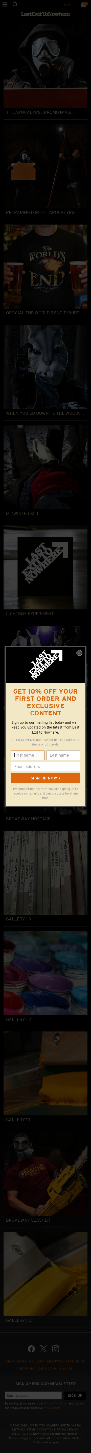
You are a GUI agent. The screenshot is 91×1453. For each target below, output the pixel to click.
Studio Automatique (45, 1442)
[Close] (79, 653)
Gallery (36, 1361)
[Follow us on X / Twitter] (43, 1348)
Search (15, 4)
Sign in (70, 4)
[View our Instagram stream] (55, 1348)
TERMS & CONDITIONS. (41, 1429)
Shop (10, 1361)
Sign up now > (45, 778)
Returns (26, 1368)
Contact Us (47, 1368)
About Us (55, 1361)
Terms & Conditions (56, 1403)
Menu (5, 4)
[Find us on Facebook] (31, 1348)
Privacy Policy (52, 1407)
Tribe (35, 1438)
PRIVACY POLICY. (68, 1429)
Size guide (75, 1361)
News (22, 1361)
